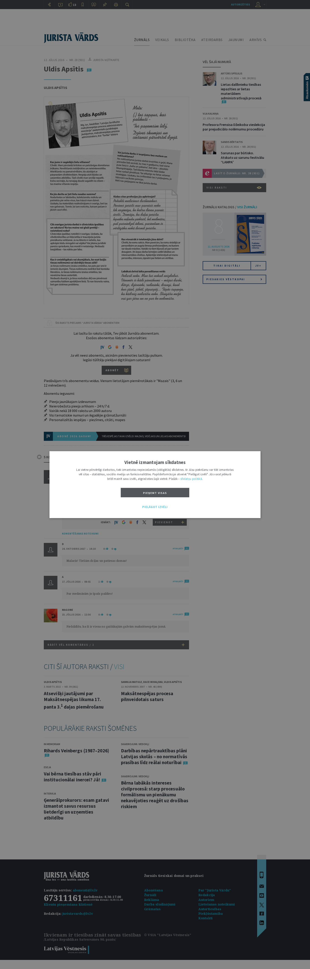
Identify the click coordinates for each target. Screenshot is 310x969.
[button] (155, 507)
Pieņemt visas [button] (155, 492)
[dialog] (155, 484)
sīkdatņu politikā (191, 479)
